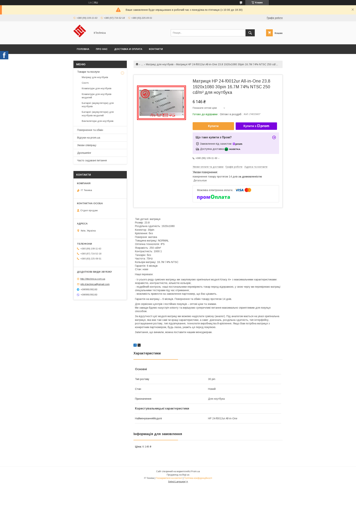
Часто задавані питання (92, 160)
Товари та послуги (88, 71)
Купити (213, 126)
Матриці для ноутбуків (160, 64)
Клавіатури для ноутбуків (96, 88)
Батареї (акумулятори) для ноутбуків (98, 105)
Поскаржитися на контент (169, 478)
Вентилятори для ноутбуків (97, 121)
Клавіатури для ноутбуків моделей (96, 96)
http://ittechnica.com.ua (92, 278)
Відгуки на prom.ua (88, 137)
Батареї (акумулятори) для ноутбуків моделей (98, 114)
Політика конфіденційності (198, 478)
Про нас (102, 49)
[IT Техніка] (81, 39)
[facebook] (135, 345)
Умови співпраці (86, 145)
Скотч (85, 82)
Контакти (156, 49)
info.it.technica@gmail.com (95, 284)
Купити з (249, 126)
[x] (139, 345)
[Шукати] (250, 32)
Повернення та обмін (90, 130)
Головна (83, 49)
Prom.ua (195, 471)
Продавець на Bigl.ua (178, 474)
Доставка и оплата (128, 49)
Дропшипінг (84, 152)
